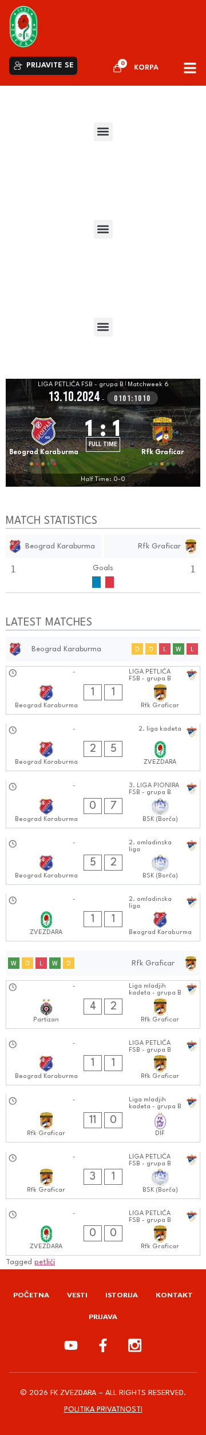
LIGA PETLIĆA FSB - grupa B (81, 385)
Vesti (77, 1294)
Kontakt (174, 1294)
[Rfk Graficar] (162, 440)
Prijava (103, 1316)
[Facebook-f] (103, 1345)
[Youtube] (71, 1345)
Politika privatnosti (103, 1409)
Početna (31, 1294)
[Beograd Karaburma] (43, 440)
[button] (103, 131)
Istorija (121, 1294)
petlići (44, 1262)
